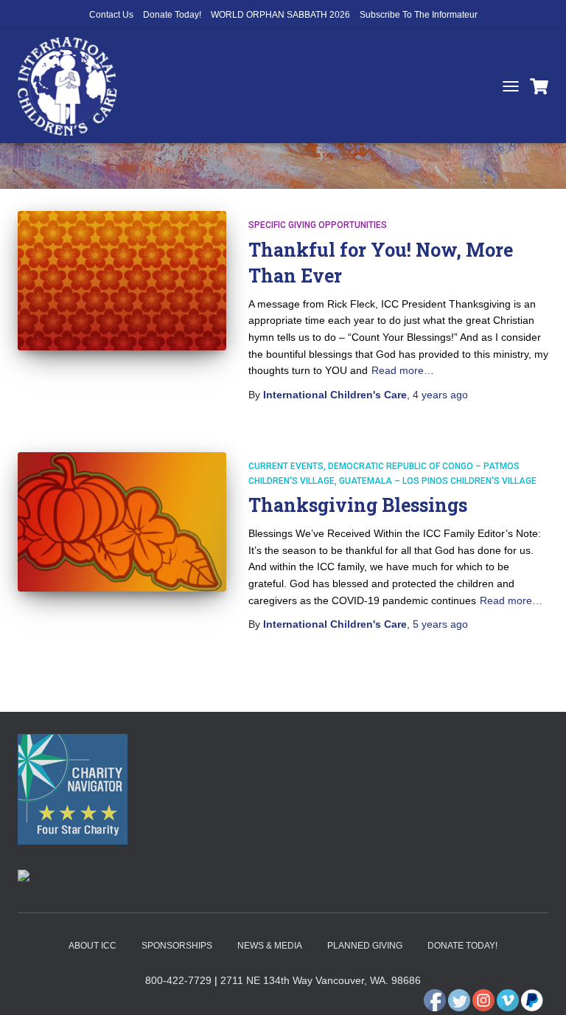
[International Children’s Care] (73, 86)
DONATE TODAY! (462, 945)
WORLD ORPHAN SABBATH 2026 (280, 15)
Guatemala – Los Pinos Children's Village (438, 481)
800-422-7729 (178, 980)
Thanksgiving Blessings (357, 505)
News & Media (269, 945)
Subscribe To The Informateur (419, 15)
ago (440, 395)
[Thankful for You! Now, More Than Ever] (122, 280)
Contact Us (111, 15)
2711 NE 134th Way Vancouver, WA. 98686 (320, 980)
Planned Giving (364, 945)
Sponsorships (177, 945)
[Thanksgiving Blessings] (122, 521)
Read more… (402, 370)
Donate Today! (172, 15)
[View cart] (539, 86)
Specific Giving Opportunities (317, 225)
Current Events (286, 466)
